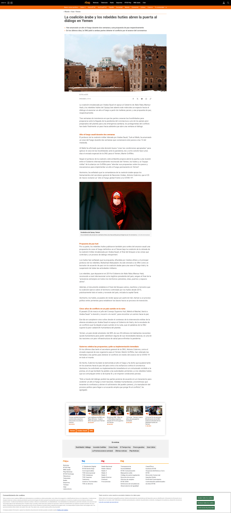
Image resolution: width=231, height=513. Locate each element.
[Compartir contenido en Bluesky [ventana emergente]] (142, 98)
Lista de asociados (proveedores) (108, 502)
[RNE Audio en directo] (11, 3)
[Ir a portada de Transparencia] (144, 462)
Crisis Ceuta (113, 447)
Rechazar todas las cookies (206, 503)
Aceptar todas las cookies (205, 498)
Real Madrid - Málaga (83, 447)
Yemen (107, 107)
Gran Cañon (151, 447)
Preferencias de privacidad (206, 507)
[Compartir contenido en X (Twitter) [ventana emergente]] (137, 98)
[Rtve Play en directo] (8, 3)
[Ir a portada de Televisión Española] (91, 462)
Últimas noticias (121, 451)
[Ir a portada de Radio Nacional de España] (110, 462)
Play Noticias (134, 451)
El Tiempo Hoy (125, 447)
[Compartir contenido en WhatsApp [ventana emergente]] (146, 98)
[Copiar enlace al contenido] (150, 98)
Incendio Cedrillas (99, 447)
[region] (115, 502)
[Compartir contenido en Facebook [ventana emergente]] (133, 98)
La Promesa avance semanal (102, 451)
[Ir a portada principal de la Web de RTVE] (71, 461)
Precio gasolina (138, 447)
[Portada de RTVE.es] (87, 3)
